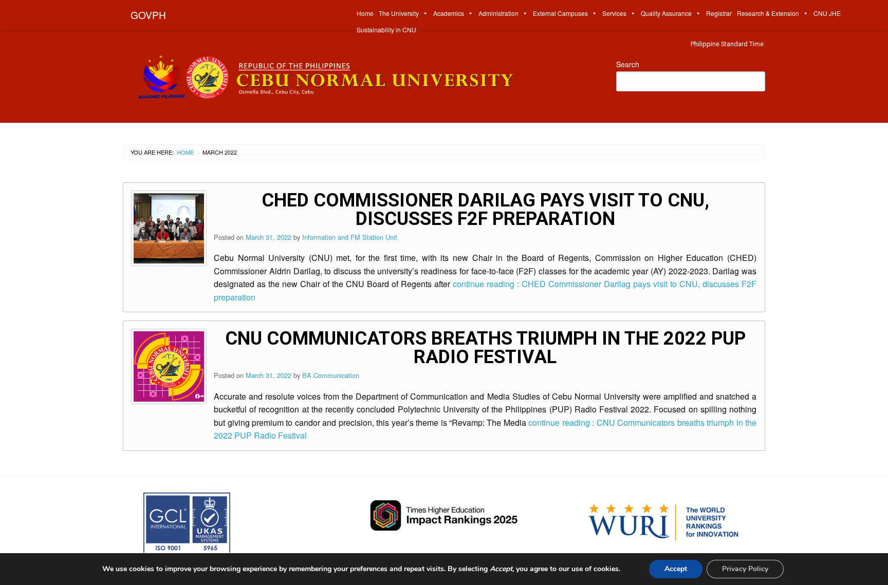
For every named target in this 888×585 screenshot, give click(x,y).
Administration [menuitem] (498, 13)
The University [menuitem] (399, 13)
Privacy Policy (745, 569)
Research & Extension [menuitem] (768, 13)
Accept (675, 569)
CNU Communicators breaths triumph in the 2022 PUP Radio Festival (485, 348)
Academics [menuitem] (448, 13)
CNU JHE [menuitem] (827, 13)
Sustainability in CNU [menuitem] (386, 29)
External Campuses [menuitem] (560, 13)
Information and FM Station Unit (349, 237)
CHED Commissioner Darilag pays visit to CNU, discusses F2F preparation (485, 210)
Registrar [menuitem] (719, 13)
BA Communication (330, 375)
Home (185, 152)
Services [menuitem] (614, 13)
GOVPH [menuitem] (148, 15)
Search (627, 64)
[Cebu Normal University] (362, 75)
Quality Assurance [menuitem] (666, 13)
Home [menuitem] (365, 13)
